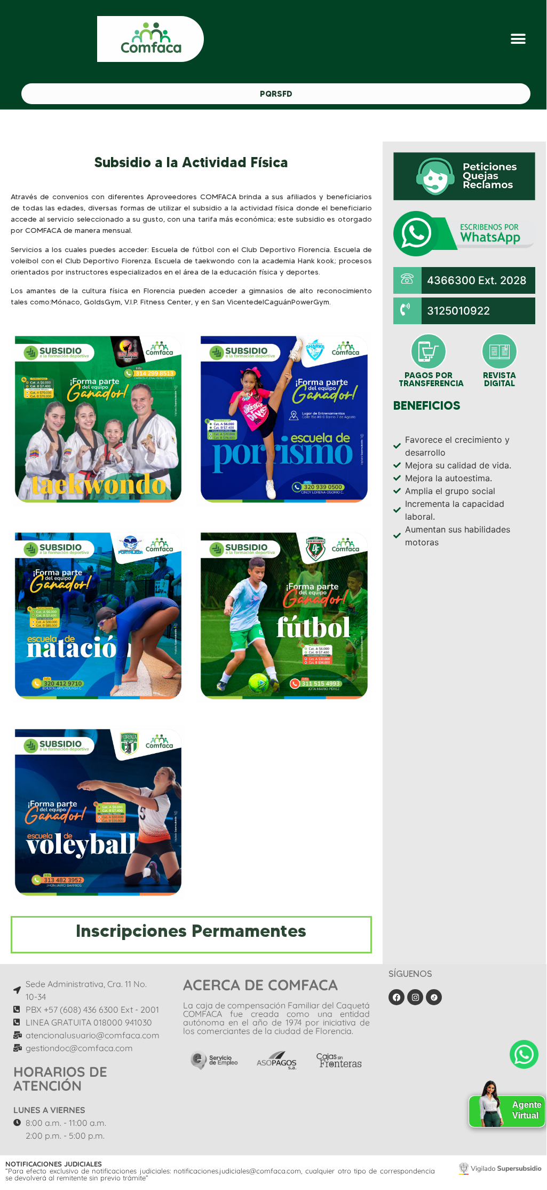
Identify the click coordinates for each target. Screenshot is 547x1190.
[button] (518, 39)
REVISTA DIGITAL (499, 379)
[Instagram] (415, 997)
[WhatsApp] (524, 1054)
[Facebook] (397, 997)
